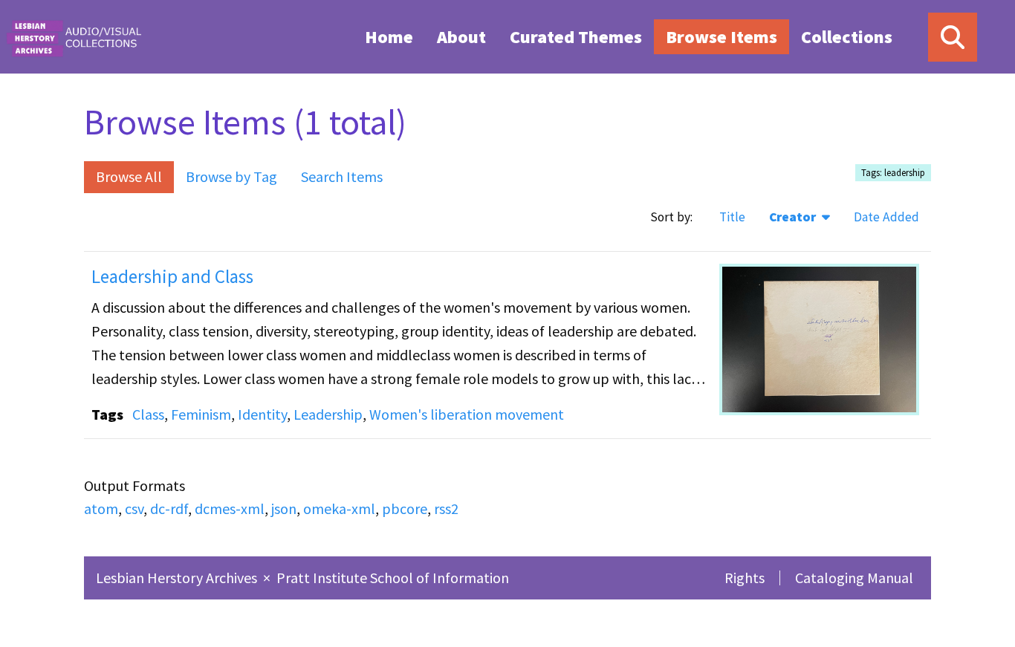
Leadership (328, 414)
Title (732, 217)
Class (148, 414)
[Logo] (73, 37)
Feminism (201, 414)
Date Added (886, 217)
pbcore (404, 508)
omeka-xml (339, 508)
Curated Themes (576, 36)
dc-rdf (169, 508)
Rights (744, 577)
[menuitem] (389, 36)
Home (389, 36)
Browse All (129, 176)
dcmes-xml (230, 508)
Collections (846, 36)
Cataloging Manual (854, 577)
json (283, 508)
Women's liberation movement (466, 414)
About (461, 36)
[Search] (952, 37)
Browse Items (721, 36)
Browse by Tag (231, 176)
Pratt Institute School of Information (392, 577)
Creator (794, 217)
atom (101, 508)
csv (134, 508)
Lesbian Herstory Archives (178, 577)
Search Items (342, 176)
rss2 (446, 508)
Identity (262, 414)
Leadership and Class (172, 276)
